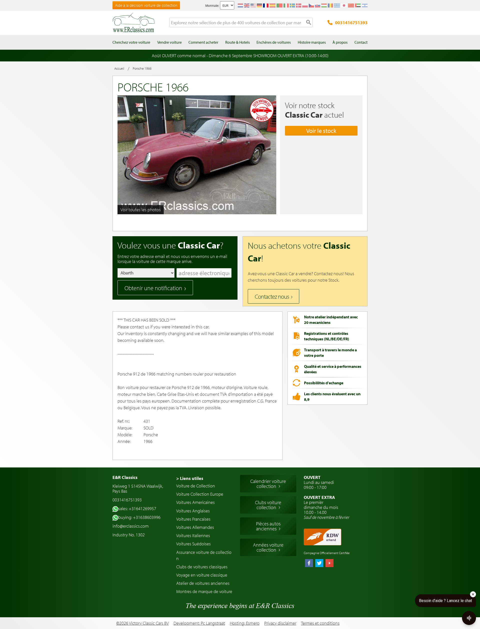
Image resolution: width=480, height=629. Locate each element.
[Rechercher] (308, 22)
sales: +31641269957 (137, 508)
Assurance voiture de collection (204, 555)
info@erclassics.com (130, 526)
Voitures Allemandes (195, 527)
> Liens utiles (189, 478)
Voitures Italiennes (193, 535)
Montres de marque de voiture (204, 591)
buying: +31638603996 (139, 517)
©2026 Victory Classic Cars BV (142, 623)
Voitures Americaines (195, 502)
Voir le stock (321, 130)
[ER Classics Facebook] (309, 563)
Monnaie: (212, 5)
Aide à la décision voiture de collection (146, 5)
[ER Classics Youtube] (330, 563)
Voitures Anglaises (193, 511)
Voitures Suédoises (193, 544)
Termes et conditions (320, 623)
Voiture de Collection (195, 486)
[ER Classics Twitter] (319, 563)
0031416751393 (351, 22)
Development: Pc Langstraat (199, 623)
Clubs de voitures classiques (202, 567)
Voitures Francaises (193, 519)
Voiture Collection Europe (199, 494)
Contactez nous (272, 296)
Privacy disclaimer (280, 623)
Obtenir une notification (153, 288)
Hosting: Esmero (245, 623)
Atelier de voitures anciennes (203, 583)
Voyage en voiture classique (201, 575)
